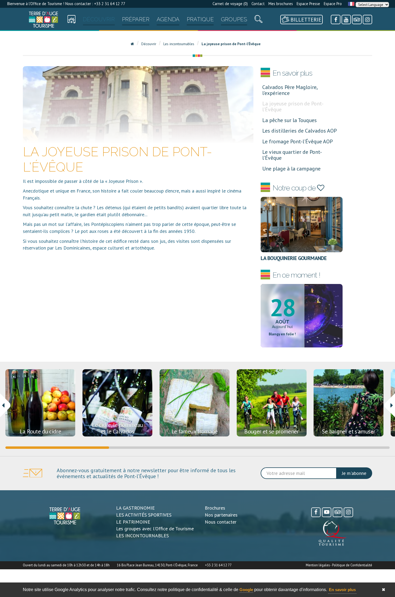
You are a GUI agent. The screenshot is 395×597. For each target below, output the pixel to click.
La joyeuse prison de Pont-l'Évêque (293, 106)
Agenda (168, 19)
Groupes (234, 19)
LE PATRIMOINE (133, 522)
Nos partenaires (221, 515)
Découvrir (99, 19)
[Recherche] (258, 20)
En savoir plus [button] (342, 589)
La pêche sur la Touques (289, 120)
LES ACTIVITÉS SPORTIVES (143, 515)
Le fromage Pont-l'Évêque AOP (297, 141)
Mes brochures (280, 3)
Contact (258, 3)
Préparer (135, 19)
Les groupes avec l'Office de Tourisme (155, 528)
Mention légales (318, 565)
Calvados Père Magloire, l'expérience (289, 90)
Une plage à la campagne (291, 168)
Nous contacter (220, 522)
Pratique (200, 19)
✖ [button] (383, 589)
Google (246, 589)
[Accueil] (43, 19)
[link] (43, 19)
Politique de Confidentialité (352, 565)
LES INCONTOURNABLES (142, 535)
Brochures (215, 508)
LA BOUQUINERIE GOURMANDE (294, 258)
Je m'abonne (354, 473)
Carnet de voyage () (230, 3)
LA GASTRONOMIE (135, 508)
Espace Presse (308, 3)
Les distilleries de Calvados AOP (299, 130)
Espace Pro (333, 3)
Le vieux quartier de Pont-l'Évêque (292, 154)
